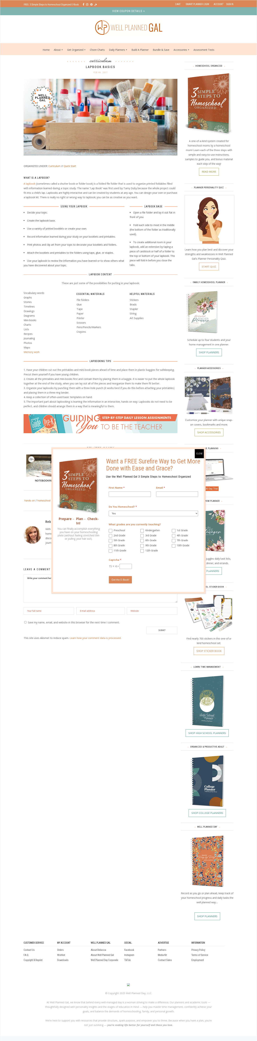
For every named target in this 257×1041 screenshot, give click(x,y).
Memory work (32, 352)
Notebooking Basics (48, 480)
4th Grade (182, 535)
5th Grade (119, 540)
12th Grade (151, 550)
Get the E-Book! (120, 579)
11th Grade (120, 550)
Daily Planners (117, 49)
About (57, 49)
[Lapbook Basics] (100, 117)
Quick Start (70, 166)
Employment (197, 960)
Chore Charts (97, 49)
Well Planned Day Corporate (104, 960)
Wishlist (61, 955)
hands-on (29, 500)
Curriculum (101, 60)
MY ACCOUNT (63, 942)
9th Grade (150, 545)
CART (178, 4)
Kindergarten (152, 530)
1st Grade (182, 530)
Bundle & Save (161, 49)
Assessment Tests (204, 49)
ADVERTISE (163, 942)
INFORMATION (198, 942)
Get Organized (75, 49)
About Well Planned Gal (102, 955)
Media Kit (162, 955)
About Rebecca (98, 950)
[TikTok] (95, 4)
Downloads (63, 960)
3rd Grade (150, 535)
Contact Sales (165, 960)
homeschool (44, 500)
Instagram (129, 955)
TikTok (127, 960)
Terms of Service (199, 955)
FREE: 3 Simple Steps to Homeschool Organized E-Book (51, 4)
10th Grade (183, 545)
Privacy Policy (198, 950)
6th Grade (150, 540)
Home (46, 49)
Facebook (129, 950)
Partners (162, 950)
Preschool (119, 530)
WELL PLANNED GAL (100, 942)
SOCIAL (128, 942)
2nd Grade (119, 535)
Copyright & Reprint (33, 960)
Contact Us (29, 950)
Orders (60, 950)
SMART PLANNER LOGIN (197, 4)
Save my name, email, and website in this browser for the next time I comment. (74, 622)
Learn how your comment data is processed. (95, 638)
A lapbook (29, 183)
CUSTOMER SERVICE (34, 942)
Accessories (180, 49)
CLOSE (199, 453)
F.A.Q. (26, 955)
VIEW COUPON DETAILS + (128, 11)
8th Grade (119, 545)
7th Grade (182, 540)
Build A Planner (140, 49)
